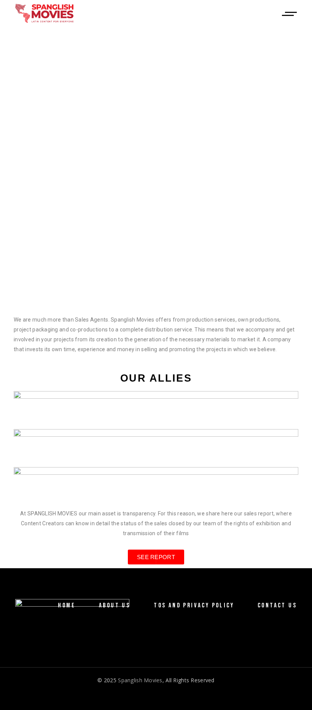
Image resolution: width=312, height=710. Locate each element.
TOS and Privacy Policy (194, 605)
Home (66, 605)
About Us (114, 605)
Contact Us (277, 605)
